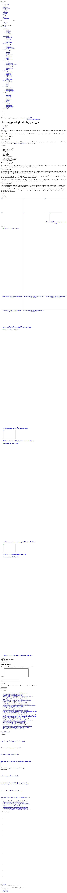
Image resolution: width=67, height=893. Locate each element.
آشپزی (4, 5)
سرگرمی (5, 13)
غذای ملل (8, 52)
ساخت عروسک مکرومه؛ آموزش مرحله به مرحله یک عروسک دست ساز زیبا (19, 716)
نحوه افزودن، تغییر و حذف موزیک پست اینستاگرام (14, 728)
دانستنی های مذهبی (10, 91)
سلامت (4, 14)
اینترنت (7, 82)
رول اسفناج (17, 143)
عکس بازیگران (9, 71)
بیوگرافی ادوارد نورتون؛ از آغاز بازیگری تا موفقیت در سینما (15, 710)
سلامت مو (8, 41)
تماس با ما (5, 22)
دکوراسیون (8, 29)
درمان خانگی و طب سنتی (11, 64)
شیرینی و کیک (9, 55)
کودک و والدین (6, 18)
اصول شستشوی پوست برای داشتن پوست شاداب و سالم (15, 697)
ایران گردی (8, 44)
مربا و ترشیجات (9, 59)
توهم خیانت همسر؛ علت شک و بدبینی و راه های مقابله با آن (16, 718)
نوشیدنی (7, 58)
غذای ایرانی (8, 50)
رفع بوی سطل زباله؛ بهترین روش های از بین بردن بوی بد (15, 692)
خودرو (7, 84)
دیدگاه (2, 676)
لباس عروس (8, 96)
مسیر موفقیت (9, 105)
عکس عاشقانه (9, 79)
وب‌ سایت (3, 683)
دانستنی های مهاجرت (10, 48)
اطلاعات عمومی (9, 87)
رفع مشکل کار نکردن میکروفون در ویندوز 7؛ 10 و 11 (14, 717)
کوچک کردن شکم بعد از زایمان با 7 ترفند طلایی (13, 706)
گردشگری (5, 9)
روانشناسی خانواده (10, 107)
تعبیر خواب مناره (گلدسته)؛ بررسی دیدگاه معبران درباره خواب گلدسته (18, 696)
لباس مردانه (8, 98)
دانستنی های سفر (9, 47)
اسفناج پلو (23, 143)
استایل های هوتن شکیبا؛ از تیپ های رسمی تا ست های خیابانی (19, 541)
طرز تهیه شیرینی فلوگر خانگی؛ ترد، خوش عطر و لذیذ (14, 724)
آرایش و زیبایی (6, 4)
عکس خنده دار (9, 75)
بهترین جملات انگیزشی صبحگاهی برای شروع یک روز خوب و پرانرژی (18, 719)
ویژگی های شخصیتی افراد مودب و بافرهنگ (12, 695)
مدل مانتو (8, 100)
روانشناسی (5, 10)
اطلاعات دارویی (9, 66)
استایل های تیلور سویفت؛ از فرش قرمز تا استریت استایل (18, 655)
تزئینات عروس (9, 34)
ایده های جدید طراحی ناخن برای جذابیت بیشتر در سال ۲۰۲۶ (18, 440)
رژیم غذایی (8, 69)
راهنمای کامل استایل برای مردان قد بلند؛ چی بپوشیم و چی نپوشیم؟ (17, 726)
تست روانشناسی (9, 103)
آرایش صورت (9, 37)
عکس (4, 17)
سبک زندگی (5, 12)
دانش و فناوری (6, 8)
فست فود (8, 53)
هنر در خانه (8, 31)
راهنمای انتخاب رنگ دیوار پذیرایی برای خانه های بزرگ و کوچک (16, 703)
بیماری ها (8, 61)
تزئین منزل (8, 33)
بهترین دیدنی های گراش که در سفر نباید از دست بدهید (14, 722)
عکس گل (8, 77)
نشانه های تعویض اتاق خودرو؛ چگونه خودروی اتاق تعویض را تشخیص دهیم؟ (19, 705)
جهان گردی (8, 45)
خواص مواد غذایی (9, 65)
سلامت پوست (9, 42)
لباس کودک (8, 97)
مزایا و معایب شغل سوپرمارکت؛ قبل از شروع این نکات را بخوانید (17, 700)
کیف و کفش (8, 95)
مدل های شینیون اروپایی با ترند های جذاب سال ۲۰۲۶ (14, 721)
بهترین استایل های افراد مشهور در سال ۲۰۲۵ (14, 554)
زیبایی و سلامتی (9, 63)
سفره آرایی (8, 57)
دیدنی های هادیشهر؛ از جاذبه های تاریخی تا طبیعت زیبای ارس (16, 698)
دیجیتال (7, 85)
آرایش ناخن (8, 39)
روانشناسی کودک (9, 106)
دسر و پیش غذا (9, 54)
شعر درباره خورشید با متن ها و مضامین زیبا (12, 708)
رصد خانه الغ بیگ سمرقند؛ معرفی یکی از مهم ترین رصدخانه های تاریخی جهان (20, 711)
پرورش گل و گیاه (9, 89)
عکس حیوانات (9, 76)
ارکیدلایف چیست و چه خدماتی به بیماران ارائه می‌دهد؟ (15, 702)
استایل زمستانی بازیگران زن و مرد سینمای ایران (15, 428)
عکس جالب (8, 73)
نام (1, 678)
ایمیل (2, 681)
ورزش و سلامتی (9, 68)
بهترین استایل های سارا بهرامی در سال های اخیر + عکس (17, 327)
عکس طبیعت (9, 74)
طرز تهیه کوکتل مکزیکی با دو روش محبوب (12, 701)
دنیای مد (5, 15)
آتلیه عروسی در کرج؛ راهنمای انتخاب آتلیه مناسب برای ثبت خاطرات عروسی (19, 714)
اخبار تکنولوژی (9, 81)
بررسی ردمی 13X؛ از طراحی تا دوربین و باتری (13, 694)
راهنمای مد (8, 93)
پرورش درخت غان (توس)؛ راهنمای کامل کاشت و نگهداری (15, 723)
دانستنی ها (5, 7)
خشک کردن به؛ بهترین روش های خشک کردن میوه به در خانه (16, 727)
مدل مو (7, 101)
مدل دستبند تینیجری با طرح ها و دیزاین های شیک (13, 707)
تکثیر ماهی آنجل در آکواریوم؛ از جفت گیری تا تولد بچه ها (15, 712)
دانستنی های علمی (10, 90)
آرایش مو (8, 38)
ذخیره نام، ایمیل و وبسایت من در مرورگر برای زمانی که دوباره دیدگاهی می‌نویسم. (19, 685)
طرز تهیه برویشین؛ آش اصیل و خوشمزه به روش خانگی (15, 713)
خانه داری (8, 32)
